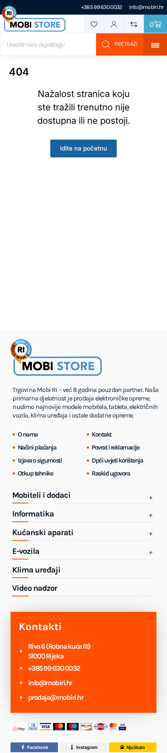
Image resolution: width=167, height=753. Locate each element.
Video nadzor (34, 588)
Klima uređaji (36, 570)
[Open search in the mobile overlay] (71, 44)
